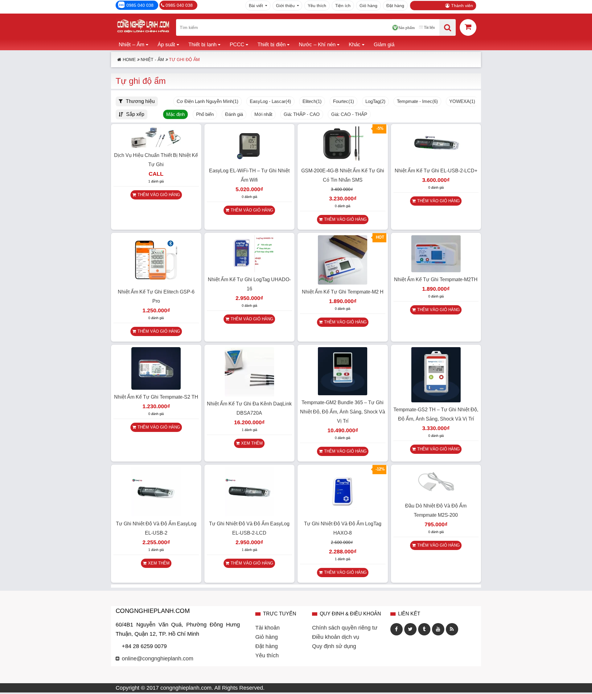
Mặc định (175, 114)
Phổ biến (205, 114)
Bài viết (256, 5)
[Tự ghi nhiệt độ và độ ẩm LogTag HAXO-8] (342, 514)
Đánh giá (234, 114)
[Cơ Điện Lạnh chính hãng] (143, 27)
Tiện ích (343, 5)
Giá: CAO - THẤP (349, 114)
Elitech (312, 101)
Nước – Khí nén (317, 44)
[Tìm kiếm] (447, 27)
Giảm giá (384, 44)
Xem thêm (252, 443)
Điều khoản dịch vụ (335, 637)
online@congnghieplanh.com (157, 658)
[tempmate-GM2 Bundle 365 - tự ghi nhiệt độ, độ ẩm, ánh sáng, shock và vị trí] (342, 393)
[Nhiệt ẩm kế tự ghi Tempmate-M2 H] (342, 283)
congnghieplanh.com (186, 688)
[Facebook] (396, 629)
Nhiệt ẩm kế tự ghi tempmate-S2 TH (156, 397)
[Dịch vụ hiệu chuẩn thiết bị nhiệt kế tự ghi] (156, 146)
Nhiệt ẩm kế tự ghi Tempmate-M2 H (343, 291)
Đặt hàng (395, 5)
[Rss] (452, 629)
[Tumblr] (424, 629)
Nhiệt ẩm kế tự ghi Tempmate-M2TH (436, 279)
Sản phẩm (406, 28)
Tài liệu (429, 27)
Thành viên (462, 5)
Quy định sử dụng (334, 646)
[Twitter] (410, 629)
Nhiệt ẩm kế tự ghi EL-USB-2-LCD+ (436, 170)
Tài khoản (267, 628)
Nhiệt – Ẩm (131, 44)
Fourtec (343, 101)
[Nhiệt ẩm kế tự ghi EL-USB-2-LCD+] (436, 161)
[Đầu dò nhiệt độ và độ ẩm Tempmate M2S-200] (436, 497)
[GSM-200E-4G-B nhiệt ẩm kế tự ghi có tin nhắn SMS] (342, 161)
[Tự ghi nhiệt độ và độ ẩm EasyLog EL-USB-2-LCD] (249, 514)
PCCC (237, 44)
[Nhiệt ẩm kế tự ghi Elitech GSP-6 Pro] (156, 283)
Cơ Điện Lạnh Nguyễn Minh (207, 101)
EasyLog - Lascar (270, 101)
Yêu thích (317, 5)
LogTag (375, 101)
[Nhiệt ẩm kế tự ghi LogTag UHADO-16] (249, 270)
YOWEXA (462, 101)
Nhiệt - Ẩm (152, 59)
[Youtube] (438, 629)
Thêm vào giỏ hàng (159, 194)
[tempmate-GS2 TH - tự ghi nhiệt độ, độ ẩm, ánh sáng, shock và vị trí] (436, 400)
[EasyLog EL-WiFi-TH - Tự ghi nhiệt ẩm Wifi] (249, 161)
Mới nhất (263, 114)
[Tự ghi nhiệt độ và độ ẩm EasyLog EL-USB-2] (156, 514)
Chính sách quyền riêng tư (344, 628)
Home (129, 59)
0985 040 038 (140, 5)
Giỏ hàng (368, 5)
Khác (354, 44)
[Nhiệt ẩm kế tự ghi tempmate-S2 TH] (156, 388)
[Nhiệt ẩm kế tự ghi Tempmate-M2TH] (436, 270)
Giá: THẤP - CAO (302, 114)
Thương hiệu (140, 101)
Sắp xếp (135, 114)
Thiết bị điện (271, 44)
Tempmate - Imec (417, 101)
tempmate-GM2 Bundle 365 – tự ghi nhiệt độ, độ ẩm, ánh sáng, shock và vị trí (342, 412)
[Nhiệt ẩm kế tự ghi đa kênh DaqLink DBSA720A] (249, 395)
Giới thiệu (285, 5)
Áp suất (166, 44)
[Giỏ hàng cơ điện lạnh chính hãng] (468, 27)
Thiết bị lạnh (202, 44)
